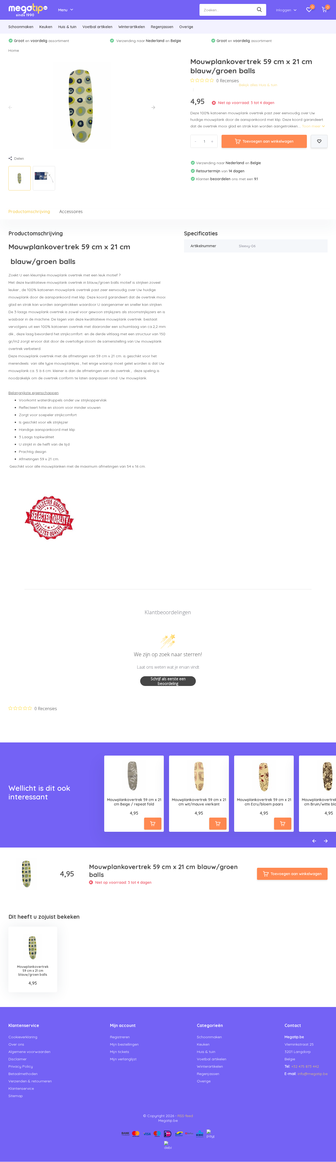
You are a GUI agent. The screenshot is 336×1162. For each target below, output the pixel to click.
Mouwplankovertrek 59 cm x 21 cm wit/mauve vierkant (199, 802)
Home (13, 50)
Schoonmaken (20, 26)
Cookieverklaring (22, 1037)
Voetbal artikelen (97, 26)
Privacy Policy (20, 1066)
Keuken (45, 26)
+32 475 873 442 (305, 1066)
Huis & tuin (67, 26)
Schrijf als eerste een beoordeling (168, 681)
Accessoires (71, 211)
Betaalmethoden (23, 1073)
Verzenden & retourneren (30, 1081)
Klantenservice (21, 1088)
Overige (186, 26)
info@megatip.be (313, 1073)
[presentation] (10, 107)
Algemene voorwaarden (29, 1051)
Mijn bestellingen (124, 1044)
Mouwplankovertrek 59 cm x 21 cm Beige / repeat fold (134, 802)
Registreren (120, 1037)
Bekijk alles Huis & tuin (258, 84)
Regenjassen (162, 26)
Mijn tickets (119, 1051)
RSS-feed (185, 1115)
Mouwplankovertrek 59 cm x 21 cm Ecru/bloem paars (264, 802)
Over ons (16, 1044)
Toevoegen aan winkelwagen (268, 141)
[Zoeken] (259, 10)
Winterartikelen (131, 26)
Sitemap (15, 1095)
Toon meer (312, 126)
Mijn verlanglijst (123, 1059)
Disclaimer (17, 1059)
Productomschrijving (29, 211)
